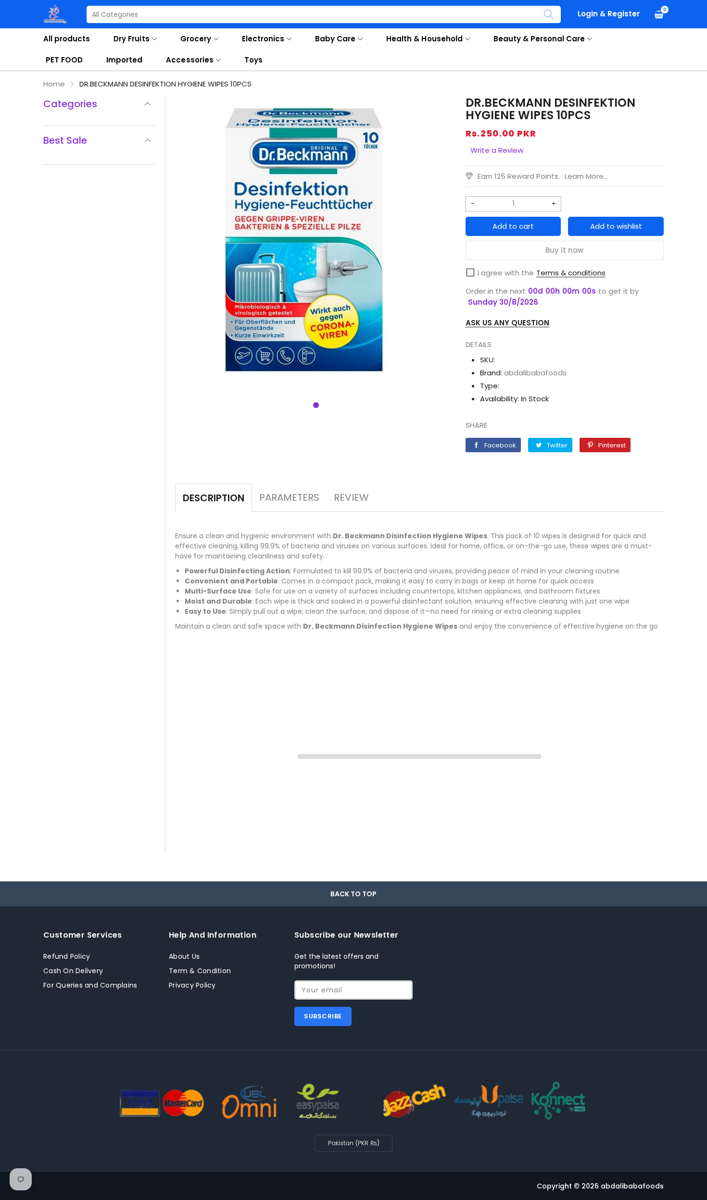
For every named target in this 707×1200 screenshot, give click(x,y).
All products (66, 39)
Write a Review (496, 150)
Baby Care (335, 39)
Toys (253, 60)
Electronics (263, 39)
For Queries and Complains (90, 985)
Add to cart (513, 226)
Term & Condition (200, 971)
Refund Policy (66, 956)
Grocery (195, 39)
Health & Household (424, 39)
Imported (124, 60)
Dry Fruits (131, 39)
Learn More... (586, 176)
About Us (184, 956)
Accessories (189, 60)
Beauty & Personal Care (539, 39)
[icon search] (549, 14)
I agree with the (506, 273)
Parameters (289, 497)
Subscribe (323, 1016)
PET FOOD (64, 60)
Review (351, 497)
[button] (316, 405)
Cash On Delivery (73, 971)
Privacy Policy (192, 985)
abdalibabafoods (535, 373)
